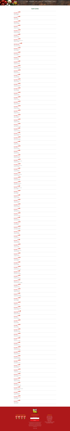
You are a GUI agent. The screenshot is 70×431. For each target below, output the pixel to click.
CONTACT (54, 1)
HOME (27, 1)
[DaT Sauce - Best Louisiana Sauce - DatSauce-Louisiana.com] (16, 4)
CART (51, 1)
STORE (36, 1)
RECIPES (46, 1)
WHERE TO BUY (41, 1)
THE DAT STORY (31, 1)
